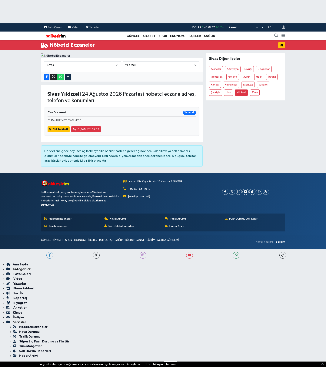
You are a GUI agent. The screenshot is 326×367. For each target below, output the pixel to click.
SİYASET (149, 36)
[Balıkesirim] (55, 36)
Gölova (232, 76)
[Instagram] (239, 192)
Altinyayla (233, 69)
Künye (17, 312)
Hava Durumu (118, 218)
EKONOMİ (177, 36)
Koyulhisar (231, 84)
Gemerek (216, 76)
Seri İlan (19, 293)
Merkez (248, 84)
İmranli (272, 76)
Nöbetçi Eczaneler (60, 218)
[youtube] (189, 255)
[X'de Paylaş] (53, 77)
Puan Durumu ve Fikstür (243, 218)
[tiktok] (282, 255)
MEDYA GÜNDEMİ (168, 240)
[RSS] (266, 192)
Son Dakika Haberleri (121, 226)
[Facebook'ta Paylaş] (46, 77)
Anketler (20, 307)
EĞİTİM (151, 240)
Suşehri (263, 84)
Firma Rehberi (23, 288)
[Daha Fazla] (68, 77)
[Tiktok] (252, 192)
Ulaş (228, 92)
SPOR (163, 36)
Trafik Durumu (177, 218)
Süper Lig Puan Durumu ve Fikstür (44, 341)
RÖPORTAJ (105, 240)
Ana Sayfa (20, 264)
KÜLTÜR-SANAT (134, 240)
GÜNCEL (133, 36)
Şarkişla (215, 92)
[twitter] (96, 255)
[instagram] (143, 255)
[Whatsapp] (259, 192)
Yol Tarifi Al (60, 129)
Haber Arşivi (176, 226)
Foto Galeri (55, 27)
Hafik (259, 76)
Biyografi (20, 303)
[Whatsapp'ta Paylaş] (60, 77)
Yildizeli (241, 92)
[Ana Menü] (283, 36)
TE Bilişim (279, 241)
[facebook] (49, 255)
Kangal (215, 84)
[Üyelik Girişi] (282, 27)
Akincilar (216, 69)
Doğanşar (264, 69)
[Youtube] (245, 192)
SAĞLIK (209, 36)
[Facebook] (225, 192)
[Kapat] (323, 364)
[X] (232, 192)
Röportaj (20, 298)
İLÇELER (195, 36)
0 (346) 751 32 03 (88, 129)
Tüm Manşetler (57, 226)
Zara (255, 92)
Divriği (248, 69)
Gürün (246, 76)
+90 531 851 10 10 (139, 188)
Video (75, 27)
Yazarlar (94, 27)
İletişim (18, 317)
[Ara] (276, 36)
